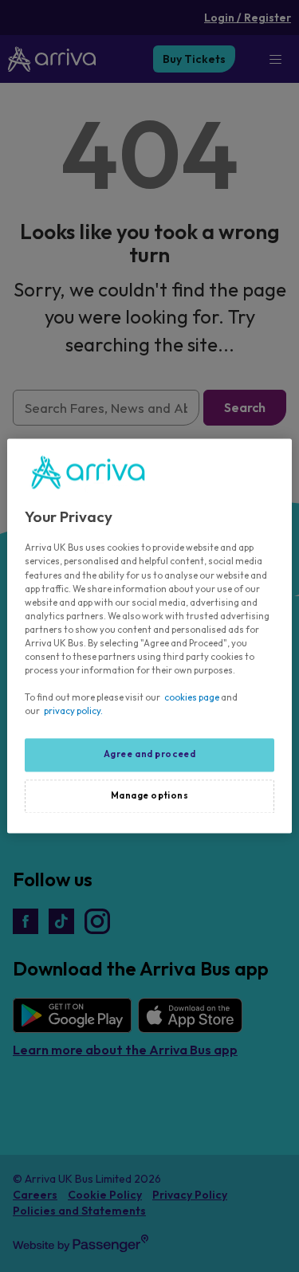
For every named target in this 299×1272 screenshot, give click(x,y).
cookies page (191, 698)
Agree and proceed (150, 754)
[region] (149, 635)
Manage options (150, 796)
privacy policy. (73, 711)
